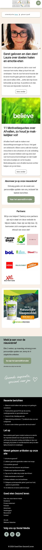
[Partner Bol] (9, 252)
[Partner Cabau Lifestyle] (32, 239)
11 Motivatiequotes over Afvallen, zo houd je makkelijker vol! (20, 131)
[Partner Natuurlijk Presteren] (21, 239)
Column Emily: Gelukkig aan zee (15, 416)
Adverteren (7, 508)
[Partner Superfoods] (32, 265)
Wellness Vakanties (10, 522)
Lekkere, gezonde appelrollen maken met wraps (20, 461)
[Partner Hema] (9, 265)
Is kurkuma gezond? (11, 458)
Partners (6, 505)
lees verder (21, 92)
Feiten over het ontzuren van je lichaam (17, 467)
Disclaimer (7, 501)
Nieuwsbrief (7, 513)
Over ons (6, 498)
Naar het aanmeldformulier (21, 199)
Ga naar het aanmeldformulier (17, 361)
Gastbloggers (8, 510)
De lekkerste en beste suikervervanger (17, 488)
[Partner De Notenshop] (9, 239)
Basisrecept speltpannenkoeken (15, 470)
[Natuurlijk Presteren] (21, 324)
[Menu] (38, 2)
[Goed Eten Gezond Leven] (21, 3)
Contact (6, 515)
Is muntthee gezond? (11, 464)
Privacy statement (9, 503)
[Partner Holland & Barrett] (21, 265)
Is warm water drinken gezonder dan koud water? (20, 424)
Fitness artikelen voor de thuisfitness (16, 479)
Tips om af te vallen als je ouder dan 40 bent (18, 473)
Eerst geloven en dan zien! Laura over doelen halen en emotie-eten (21, 57)
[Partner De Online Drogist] (21, 252)
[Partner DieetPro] (32, 252)
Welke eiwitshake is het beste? (14, 476)
